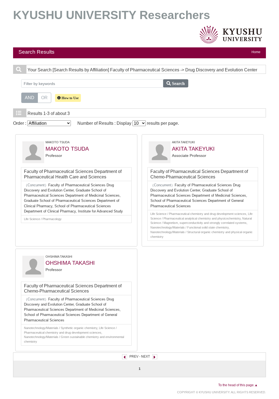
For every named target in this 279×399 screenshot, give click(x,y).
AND (29, 97)
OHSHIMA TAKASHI (70, 263)
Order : (20, 123)
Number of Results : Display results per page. (128, 123)
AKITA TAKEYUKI (193, 149)
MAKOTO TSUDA (67, 149)
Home (255, 52)
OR (44, 97)
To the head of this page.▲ (238, 385)
